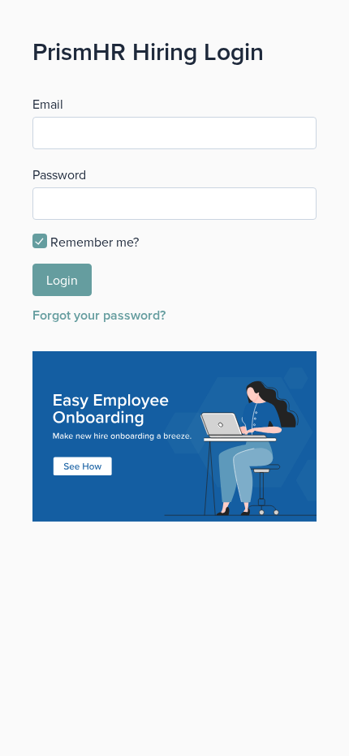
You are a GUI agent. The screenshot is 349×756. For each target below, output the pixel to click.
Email (47, 104)
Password (59, 174)
